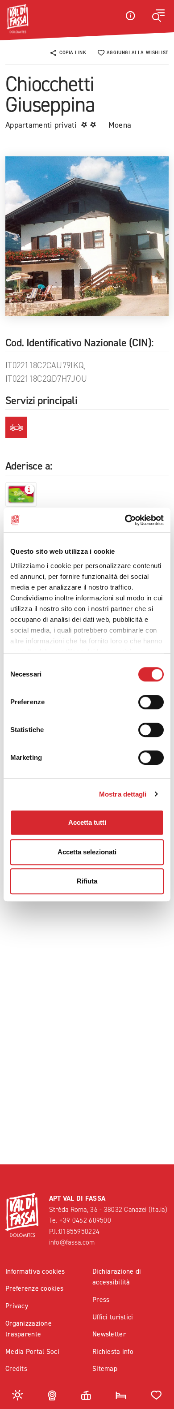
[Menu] (158, 15)
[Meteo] (17, 1394)
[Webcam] (52, 1394)
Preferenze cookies (34, 1288)
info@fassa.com (72, 1242)
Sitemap (104, 1368)
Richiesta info (112, 1351)
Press (100, 1299)
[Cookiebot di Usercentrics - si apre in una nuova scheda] (125, 520)
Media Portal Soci (32, 1351)
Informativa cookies (35, 1271)
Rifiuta (87, 881)
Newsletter (109, 1334)
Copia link (73, 52)
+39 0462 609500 (85, 1220)
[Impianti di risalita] (86, 1394)
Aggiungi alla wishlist (138, 52)
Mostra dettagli (123, 794)
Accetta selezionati (87, 852)
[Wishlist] (156, 1394)
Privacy (16, 1305)
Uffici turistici (112, 1317)
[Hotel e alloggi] (121, 1394)
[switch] (151, 702)
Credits (16, 1368)
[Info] (130, 15)
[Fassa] (17, 18)
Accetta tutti (87, 822)
